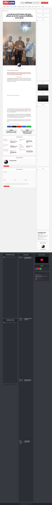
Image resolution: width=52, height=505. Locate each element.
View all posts (6, 166)
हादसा (33, 6)
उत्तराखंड (4, 6)
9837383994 (39, 278)
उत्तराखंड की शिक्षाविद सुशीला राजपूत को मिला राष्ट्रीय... (29, 142)
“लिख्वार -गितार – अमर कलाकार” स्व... (29, 147)
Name (5, 179)
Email (15, 179)
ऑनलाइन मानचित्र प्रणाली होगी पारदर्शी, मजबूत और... (27, 258)
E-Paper (36, 6)
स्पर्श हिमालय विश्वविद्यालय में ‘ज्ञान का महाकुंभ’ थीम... (29, 151)
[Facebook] (36, 269)
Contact (42, 6)
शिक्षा (26, 6)
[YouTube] (38, 269)
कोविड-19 (19, 6)
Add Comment (17, 20)
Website (25, 179)
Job (39, 6)
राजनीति (29, 6)
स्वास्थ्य (11, 6)
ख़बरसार (8, 6)
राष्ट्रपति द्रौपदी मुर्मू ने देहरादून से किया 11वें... (27, 441)
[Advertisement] (19, 88)
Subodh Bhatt (22, 20)
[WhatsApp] (41, 269)
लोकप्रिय (11, 140)
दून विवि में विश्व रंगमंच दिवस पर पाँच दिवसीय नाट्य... (14, 147)
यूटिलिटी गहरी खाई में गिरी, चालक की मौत (28, 319)
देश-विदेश (23, 6)
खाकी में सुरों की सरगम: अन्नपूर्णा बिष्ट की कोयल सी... (13, 153)
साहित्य (19, 13)
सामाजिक (15, 6)
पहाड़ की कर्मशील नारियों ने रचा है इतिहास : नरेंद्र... (13, 142)
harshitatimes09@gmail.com (43, 239)
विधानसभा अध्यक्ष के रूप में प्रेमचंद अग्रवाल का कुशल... (27, 380)
